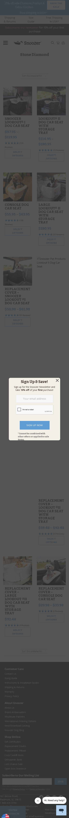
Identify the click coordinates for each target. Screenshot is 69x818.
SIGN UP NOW (34, 425)
